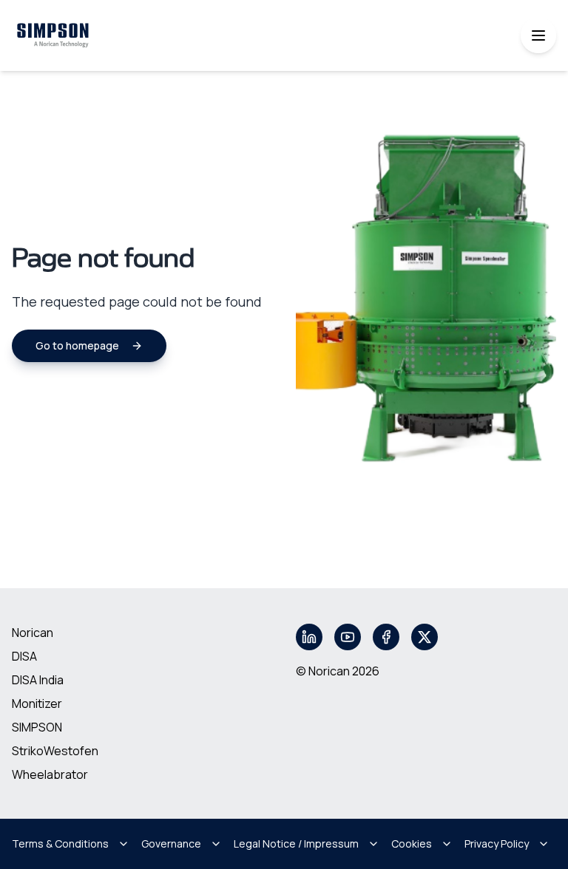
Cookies (411, 843)
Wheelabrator (50, 774)
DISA (24, 656)
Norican (32, 632)
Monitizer (37, 703)
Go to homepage (77, 345)
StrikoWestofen (55, 751)
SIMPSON (37, 727)
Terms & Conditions (60, 843)
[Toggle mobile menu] (538, 35)
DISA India (38, 680)
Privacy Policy (496, 843)
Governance (171, 843)
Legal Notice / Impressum (296, 843)
